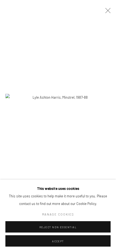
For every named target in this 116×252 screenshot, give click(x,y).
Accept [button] (58, 241)
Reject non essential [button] (58, 227)
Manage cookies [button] (58, 214)
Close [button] (107, 12)
